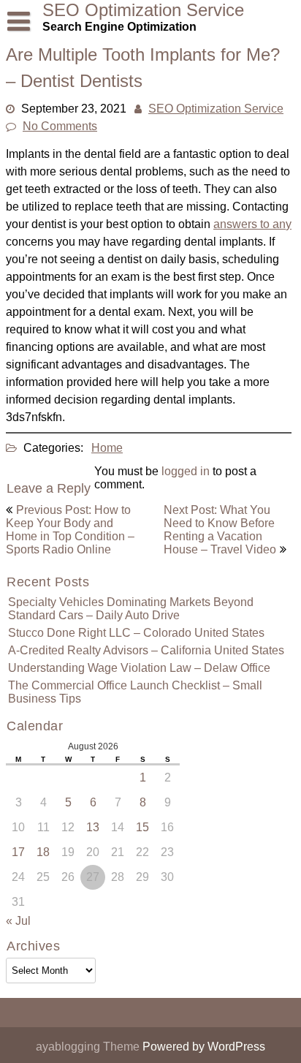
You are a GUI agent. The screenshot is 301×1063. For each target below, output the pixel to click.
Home (107, 448)
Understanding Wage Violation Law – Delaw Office (139, 668)
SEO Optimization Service (215, 108)
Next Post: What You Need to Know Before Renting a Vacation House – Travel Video (220, 530)
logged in (185, 471)
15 (142, 827)
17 (18, 852)
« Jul (18, 921)
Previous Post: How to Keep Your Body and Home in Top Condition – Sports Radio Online (70, 530)
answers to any (252, 224)
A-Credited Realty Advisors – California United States (146, 650)
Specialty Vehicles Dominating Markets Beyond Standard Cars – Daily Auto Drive (131, 608)
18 (43, 852)
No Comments (60, 126)
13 (92, 827)
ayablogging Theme (89, 1046)
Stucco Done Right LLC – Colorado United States (136, 633)
